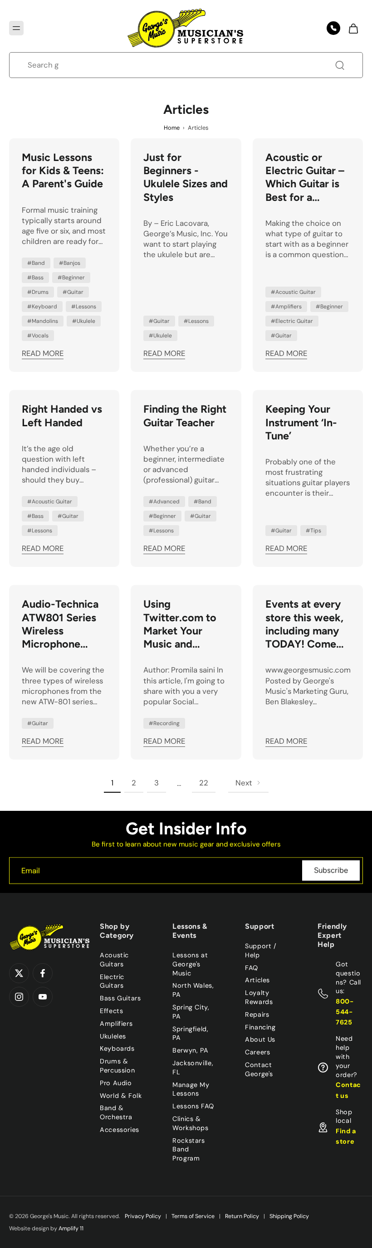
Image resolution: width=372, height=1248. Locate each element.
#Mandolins (42, 321)
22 (203, 783)
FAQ (251, 967)
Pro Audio (116, 1083)
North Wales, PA (193, 990)
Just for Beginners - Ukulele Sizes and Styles (185, 177)
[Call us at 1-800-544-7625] (333, 28)
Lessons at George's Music (190, 964)
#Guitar (73, 292)
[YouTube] (43, 997)
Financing (260, 1027)
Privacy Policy (143, 1216)
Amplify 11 (71, 1228)
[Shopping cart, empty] (353, 28)
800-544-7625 (345, 1011)
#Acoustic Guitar (293, 292)
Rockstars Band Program (188, 1149)
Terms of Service (193, 1216)
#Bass (35, 277)
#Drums (38, 292)
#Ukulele (83, 321)
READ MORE (43, 353)
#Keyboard (42, 306)
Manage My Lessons (191, 1088)
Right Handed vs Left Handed (62, 416)
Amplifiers (116, 1023)
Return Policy (242, 1216)
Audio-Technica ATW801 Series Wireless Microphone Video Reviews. (60, 624)
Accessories (119, 1130)
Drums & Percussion (117, 1065)
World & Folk (121, 1095)
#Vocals (38, 335)
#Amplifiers (286, 306)
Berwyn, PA (190, 1050)
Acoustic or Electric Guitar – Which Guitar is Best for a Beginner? (304, 177)
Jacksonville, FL (192, 1067)
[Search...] (339, 65)
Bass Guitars (120, 998)
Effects (111, 1011)
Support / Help (261, 950)
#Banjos (69, 263)
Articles (257, 980)
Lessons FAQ (193, 1106)
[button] (16, 28)
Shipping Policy (289, 1216)
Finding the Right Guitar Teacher (184, 416)
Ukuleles (113, 1036)
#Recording (164, 723)
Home (172, 128)
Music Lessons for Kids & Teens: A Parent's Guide (63, 170)
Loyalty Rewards (259, 997)
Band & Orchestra (116, 1112)
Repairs (257, 1014)
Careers (257, 1052)
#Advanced (164, 501)
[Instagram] (19, 997)
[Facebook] (43, 973)
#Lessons (83, 306)
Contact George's (259, 1069)
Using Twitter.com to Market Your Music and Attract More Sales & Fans (179, 624)
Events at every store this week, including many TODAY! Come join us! (304, 624)
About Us (260, 1039)
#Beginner (71, 277)
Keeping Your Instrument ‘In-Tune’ (301, 422)
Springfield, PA (190, 1033)
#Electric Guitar (292, 321)
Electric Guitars (112, 981)
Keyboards (117, 1048)
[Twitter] (19, 973)
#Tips (313, 530)
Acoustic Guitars (114, 959)
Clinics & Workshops (190, 1123)
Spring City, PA (191, 1011)
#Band (36, 263)
